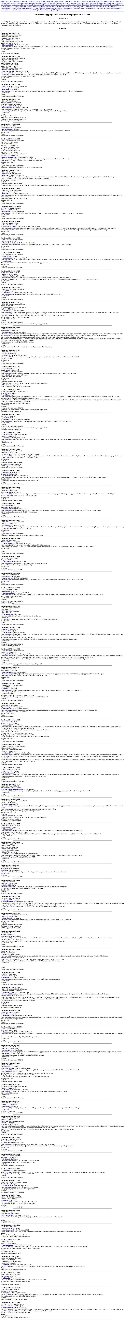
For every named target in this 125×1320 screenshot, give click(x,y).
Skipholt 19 (60, 6)
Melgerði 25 (93, 5)
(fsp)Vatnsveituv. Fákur (63, 10)
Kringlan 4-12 (113, 3)
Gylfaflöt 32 (58, 3)
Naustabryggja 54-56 (103, 5)
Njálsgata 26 (7, 753)
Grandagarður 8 (43, 3)
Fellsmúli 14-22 (5, 3)
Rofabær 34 (36, 6)
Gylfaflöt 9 (66, 3)
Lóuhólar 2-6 (70, 5)
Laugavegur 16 (28, 10)
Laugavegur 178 (39, 5)
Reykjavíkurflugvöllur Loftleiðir (23, 6)
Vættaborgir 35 (67, 8)
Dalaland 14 (84, 1)
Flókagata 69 (14, 3)
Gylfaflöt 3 (51, 3)
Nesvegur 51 (51, 10)
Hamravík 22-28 (75, 3)
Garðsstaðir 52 (33, 3)
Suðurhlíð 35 (113, 6)
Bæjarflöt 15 (68, 1)
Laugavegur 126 (28, 5)
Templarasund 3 (29, 8)
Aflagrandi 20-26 (6, 1)
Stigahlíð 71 (119, 8)
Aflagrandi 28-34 (16, 1)
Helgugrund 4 (100, 8)
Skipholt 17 (52, 6)
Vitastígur (59, 8)
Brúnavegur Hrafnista (57, 1)
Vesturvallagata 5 (50, 8)
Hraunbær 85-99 (110, 8)
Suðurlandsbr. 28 (6, 8)
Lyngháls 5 (77, 5)
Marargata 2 (85, 5)
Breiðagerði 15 (90, 8)
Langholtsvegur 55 (17, 10)
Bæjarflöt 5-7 (76, 1)
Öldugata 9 (82, 8)
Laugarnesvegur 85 (17, 5)
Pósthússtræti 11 (8, 6)
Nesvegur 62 (114, 5)
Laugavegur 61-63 (50, 5)
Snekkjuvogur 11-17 (79, 6)
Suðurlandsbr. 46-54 (17, 8)
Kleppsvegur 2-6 (104, 3)
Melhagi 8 (36, 10)
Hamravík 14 (85, 3)
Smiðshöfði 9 (69, 6)
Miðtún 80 (43, 10)
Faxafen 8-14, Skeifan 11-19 (97, 1)
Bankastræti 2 (26, 1)
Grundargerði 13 (6, 10)
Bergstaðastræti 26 (36, 1)
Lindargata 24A (60, 5)
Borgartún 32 (47, 1)
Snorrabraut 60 (90, 6)
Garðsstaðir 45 (23, 3)
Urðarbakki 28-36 (39, 8)
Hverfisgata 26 (94, 3)
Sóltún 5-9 (99, 6)
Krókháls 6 (7, 5)
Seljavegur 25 (44, 6)
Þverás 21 (75, 8)
